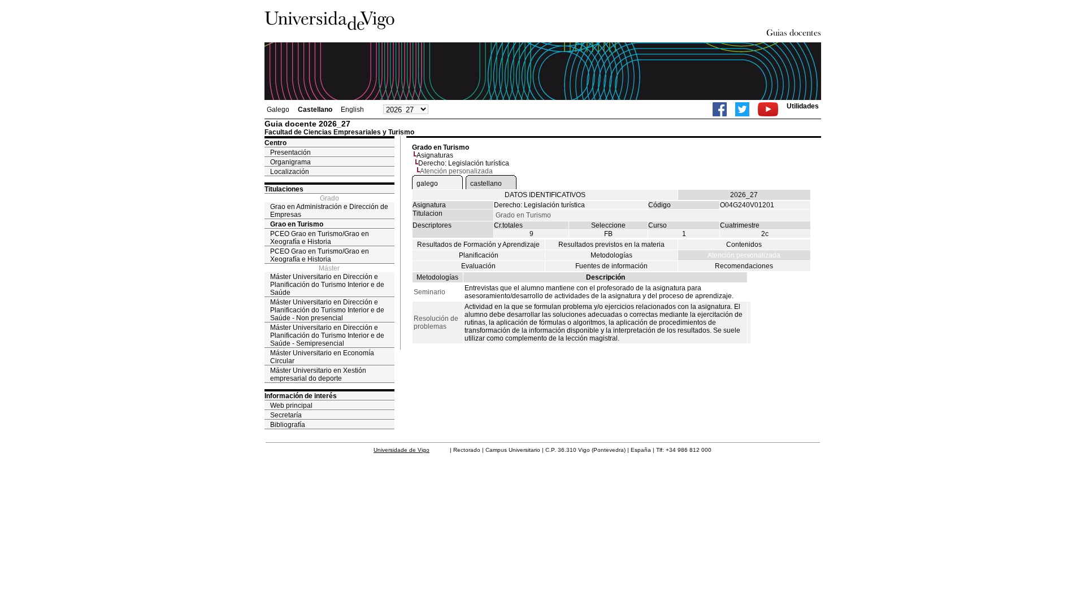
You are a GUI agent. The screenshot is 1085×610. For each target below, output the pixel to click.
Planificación (478, 255)
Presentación (290, 152)
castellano (486, 184)
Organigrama (290, 162)
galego (427, 184)
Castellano (315, 110)
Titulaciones (283, 189)
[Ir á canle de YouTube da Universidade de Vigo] (768, 109)
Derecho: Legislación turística (463, 163)
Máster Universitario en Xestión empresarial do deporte (318, 374)
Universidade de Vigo (401, 450)
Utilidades (803, 106)
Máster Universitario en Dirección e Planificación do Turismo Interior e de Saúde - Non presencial (327, 310)
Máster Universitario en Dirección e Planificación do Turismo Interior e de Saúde (327, 285)
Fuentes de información (611, 266)
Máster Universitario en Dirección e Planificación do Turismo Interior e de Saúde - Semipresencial (327, 335)
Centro (275, 143)
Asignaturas (434, 155)
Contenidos (744, 245)
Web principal (291, 405)
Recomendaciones (744, 266)
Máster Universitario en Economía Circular (322, 357)
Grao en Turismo (296, 224)
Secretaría (286, 415)
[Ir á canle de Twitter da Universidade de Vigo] (742, 109)
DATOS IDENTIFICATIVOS (545, 195)
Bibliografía (287, 425)
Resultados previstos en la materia (611, 245)
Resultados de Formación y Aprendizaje (478, 245)
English (352, 110)
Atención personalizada (744, 255)
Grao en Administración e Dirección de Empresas (329, 211)
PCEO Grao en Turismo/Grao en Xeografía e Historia (319, 238)
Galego (278, 110)
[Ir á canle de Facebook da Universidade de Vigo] (720, 109)
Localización (289, 172)
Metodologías (611, 255)
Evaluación (478, 266)
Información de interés (300, 396)
